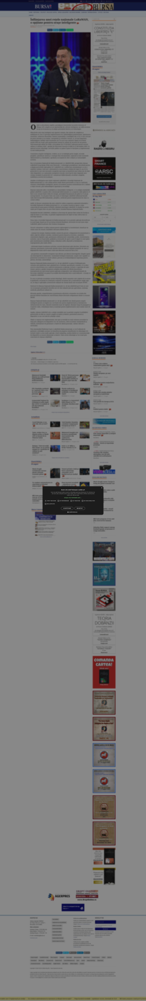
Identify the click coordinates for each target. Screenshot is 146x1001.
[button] (73, 497)
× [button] (101, 487)
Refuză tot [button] (80, 508)
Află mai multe (76, 495)
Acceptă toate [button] (67, 508)
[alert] (73, 500)
